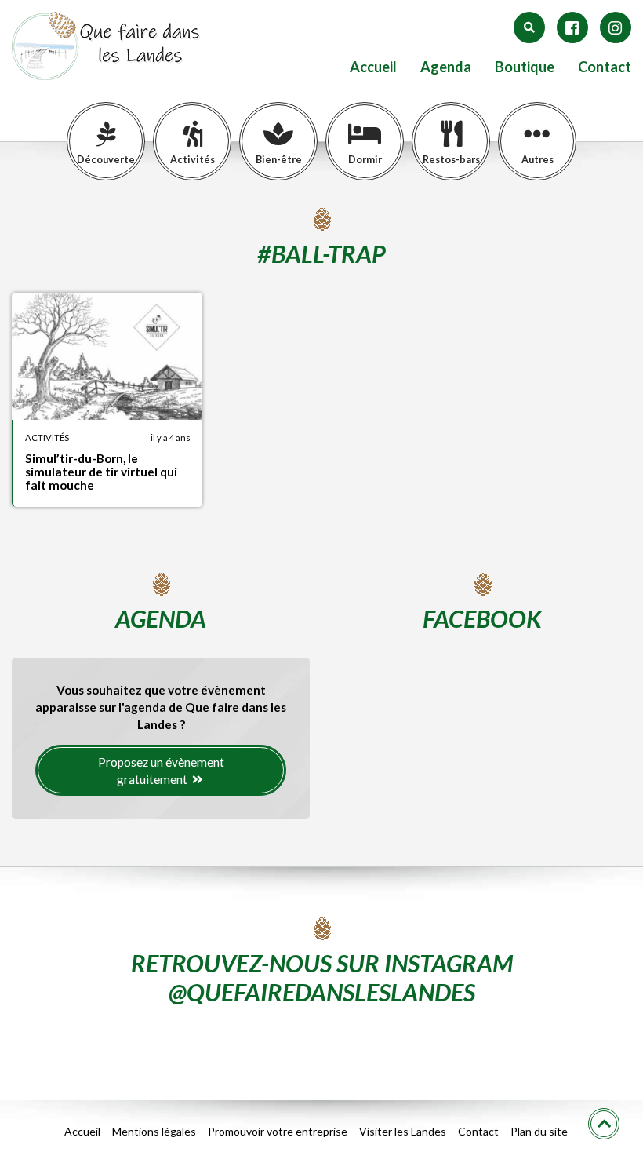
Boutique (524, 67)
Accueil (373, 67)
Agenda (445, 67)
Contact (604, 67)
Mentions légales (154, 1131)
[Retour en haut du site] (603, 1123)
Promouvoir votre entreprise (277, 1131)
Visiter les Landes (402, 1131)
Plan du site (539, 1131)
